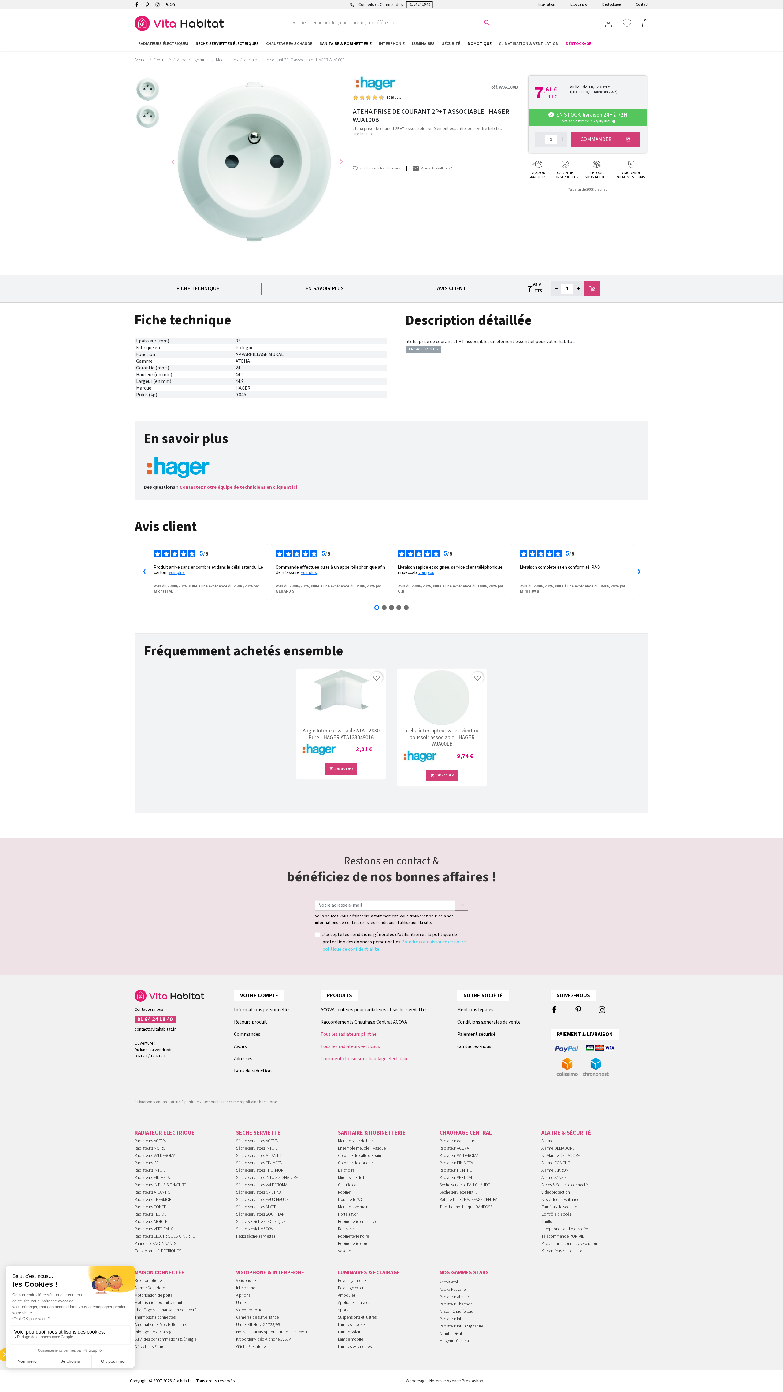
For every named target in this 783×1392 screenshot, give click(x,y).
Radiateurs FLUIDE (150, 1214)
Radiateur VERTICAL (456, 1178)
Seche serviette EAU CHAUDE (465, 1185)
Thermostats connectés (155, 1317)
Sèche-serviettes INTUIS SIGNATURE (267, 1178)
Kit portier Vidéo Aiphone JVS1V (263, 1339)
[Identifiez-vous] (608, 23)
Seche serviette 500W (254, 1229)
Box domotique (148, 1281)
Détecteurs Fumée (150, 1347)
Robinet (344, 1192)
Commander (341, 769)
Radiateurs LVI (146, 1163)
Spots (343, 1310)
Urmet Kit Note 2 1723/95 (258, 1325)
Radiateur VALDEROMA (459, 1156)
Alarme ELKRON (555, 1170)
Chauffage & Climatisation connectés (166, 1310)
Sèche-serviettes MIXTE (256, 1207)
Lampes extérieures (355, 1347)
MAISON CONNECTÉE (159, 1272)
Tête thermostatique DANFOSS (466, 1207)
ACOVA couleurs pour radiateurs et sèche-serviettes (374, 1009)
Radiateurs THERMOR (153, 1200)
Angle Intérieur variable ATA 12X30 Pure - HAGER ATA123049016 (341, 734)
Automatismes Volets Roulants (161, 1325)
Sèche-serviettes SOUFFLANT (261, 1214)
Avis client (451, 288)
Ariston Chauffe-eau (456, 1312)
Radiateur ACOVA (454, 1148)
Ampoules (346, 1295)
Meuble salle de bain (356, 1141)
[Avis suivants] (639, 572)
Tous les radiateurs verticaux (350, 1046)
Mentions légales (475, 1009)
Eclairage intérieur (353, 1281)
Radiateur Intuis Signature (461, 1326)
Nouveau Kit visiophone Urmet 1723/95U (271, 1332)
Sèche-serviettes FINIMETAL (260, 1163)
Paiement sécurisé (476, 1034)
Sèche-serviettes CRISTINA (258, 1192)
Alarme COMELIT (555, 1163)
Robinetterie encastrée (357, 1222)
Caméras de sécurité (559, 1207)
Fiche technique (197, 288)
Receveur (346, 1229)
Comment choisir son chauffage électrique (365, 1058)
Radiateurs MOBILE (151, 1222)
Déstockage (611, 4)
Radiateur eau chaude (458, 1141)
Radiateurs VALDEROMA (155, 1156)
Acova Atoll (449, 1282)
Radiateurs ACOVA (150, 1141)
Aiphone (243, 1295)
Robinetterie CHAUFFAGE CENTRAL (469, 1200)
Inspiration (546, 4)
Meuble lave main (353, 1207)
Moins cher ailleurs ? (436, 168)
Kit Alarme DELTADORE (560, 1156)
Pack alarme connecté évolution (569, 1244)
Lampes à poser (352, 1325)
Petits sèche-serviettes (255, 1236)
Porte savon (348, 1214)
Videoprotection (555, 1192)
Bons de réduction (253, 1071)
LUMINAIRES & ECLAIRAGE (369, 1272)
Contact (642, 4)
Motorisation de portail (154, 1295)
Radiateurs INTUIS (150, 1170)
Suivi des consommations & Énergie (165, 1339)
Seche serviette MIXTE (458, 1192)
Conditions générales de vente (489, 1022)
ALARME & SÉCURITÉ (566, 1133)
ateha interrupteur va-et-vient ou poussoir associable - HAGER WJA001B (442, 737)
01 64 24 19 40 (419, 4)
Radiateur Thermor (456, 1304)
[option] (148, 89)
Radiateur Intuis (453, 1319)
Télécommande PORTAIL (562, 1236)
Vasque (344, 1251)
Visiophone (246, 1281)
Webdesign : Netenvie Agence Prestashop (444, 1381)
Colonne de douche (355, 1163)
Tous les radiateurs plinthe (349, 1034)
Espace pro (578, 4)
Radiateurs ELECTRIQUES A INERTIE (165, 1236)
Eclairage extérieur (354, 1288)
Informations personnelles (262, 1009)
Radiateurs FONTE (150, 1207)
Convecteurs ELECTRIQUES (158, 1251)
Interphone (245, 1288)
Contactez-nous (474, 1046)
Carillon (548, 1222)
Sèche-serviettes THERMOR (259, 1170)
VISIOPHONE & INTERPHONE (270, 1272)
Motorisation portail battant (158, 1303)
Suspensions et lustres (357, 1317)
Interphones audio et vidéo (564, 1229)
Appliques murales (354, 1303)
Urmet (241, 1303)
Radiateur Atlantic (455, 1297)
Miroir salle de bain (354, 1178)
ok (461, 905)
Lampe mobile (350, 1339)
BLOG (170, 5)
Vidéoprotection (250, 1310)
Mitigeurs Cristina (454, 1341)
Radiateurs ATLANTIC (152, 1192)
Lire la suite (363, 134)
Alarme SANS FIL (555, 1178)
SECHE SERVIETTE (258, 1133)
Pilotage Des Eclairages (155, 1332)
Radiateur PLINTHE (456, 1170)
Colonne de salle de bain (359, 1156)
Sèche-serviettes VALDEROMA (261, 1185)
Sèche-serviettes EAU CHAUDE (262, 1200)
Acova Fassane (453, 1289)
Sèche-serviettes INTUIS (256, 1148)
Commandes (247, 1034)
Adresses (243, 1058)
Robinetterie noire (353, 1236)
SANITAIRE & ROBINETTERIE (372, 1133)
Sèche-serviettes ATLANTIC (259, 1156)
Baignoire (346, 1170)
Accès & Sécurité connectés (565, 1185)
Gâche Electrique (251, 1347)
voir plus (177, 572)
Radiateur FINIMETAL (457, 1163)
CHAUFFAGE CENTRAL (466, 1133)
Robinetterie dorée (354, 1244)
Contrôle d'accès (556, 1214)
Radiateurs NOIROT (151, 1148)
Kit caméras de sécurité (561, 1251)
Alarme (547, 1141)
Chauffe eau (348, 1185)
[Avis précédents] (144, 572)
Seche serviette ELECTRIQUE (260, 1222)
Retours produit (250, 1022)
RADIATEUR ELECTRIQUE (165, 1133)
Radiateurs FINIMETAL (153, 1178)
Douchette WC (350, 1200)
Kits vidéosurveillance (560, 1200)
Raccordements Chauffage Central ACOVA (364, 1022)
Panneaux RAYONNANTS (155, 1244)
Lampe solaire (350, 1332)
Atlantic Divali (451, 1334)
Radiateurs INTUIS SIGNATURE (160, 1185)
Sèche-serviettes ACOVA (257, 1141)
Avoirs (240, 1046)
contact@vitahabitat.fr (155, 1029)
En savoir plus (325, 288)
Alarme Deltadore (150, 1288)
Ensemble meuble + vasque (362, 1148)
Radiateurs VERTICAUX (154, 1229)
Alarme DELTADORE (557, 1148)
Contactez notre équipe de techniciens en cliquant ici (238, 487)
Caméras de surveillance (257, 1317)
